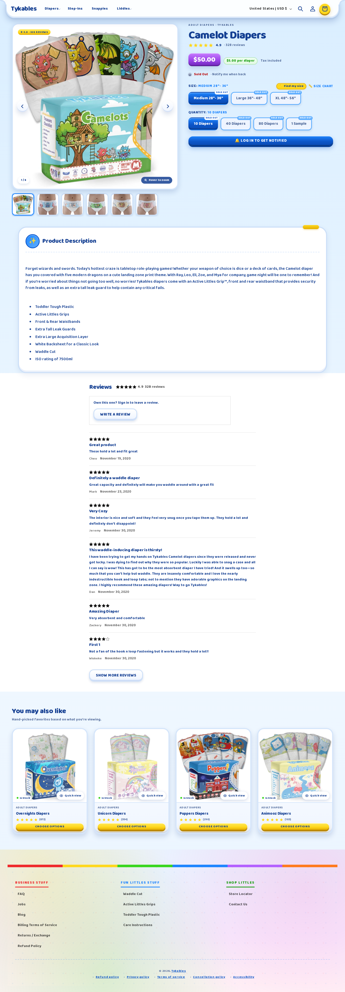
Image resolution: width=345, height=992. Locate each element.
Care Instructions (137, 925)
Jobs (22, 904)
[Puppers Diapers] (213, 765)
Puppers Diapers (194, 814)
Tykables (178, 971)
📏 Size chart (320, 86)
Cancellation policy (209, 977)
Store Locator (241, 894)
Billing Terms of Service (37, 925)
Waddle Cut (132, 894)
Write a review (115, 415)
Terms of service (171, 977)
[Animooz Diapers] (295, 765)
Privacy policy (138, 977)
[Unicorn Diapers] (131, 765)
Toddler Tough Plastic (141, 914)
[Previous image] (22, 106)
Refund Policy (29, 946)
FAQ (21, 894)
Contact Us (238, 904)
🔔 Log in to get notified (261, 141)
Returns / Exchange (34, 935)
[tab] (23, 204)
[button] (52, 8)
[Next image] (167, 106)
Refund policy (107, 977)
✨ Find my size (291, 86)
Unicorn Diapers (112, 814)
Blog (22, 914)
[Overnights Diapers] (50, 765)
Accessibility (243, 977)
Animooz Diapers (276, 814)
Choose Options (49, 826)
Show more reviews (116, 675)
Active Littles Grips (139, 904)
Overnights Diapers (33, 814)
